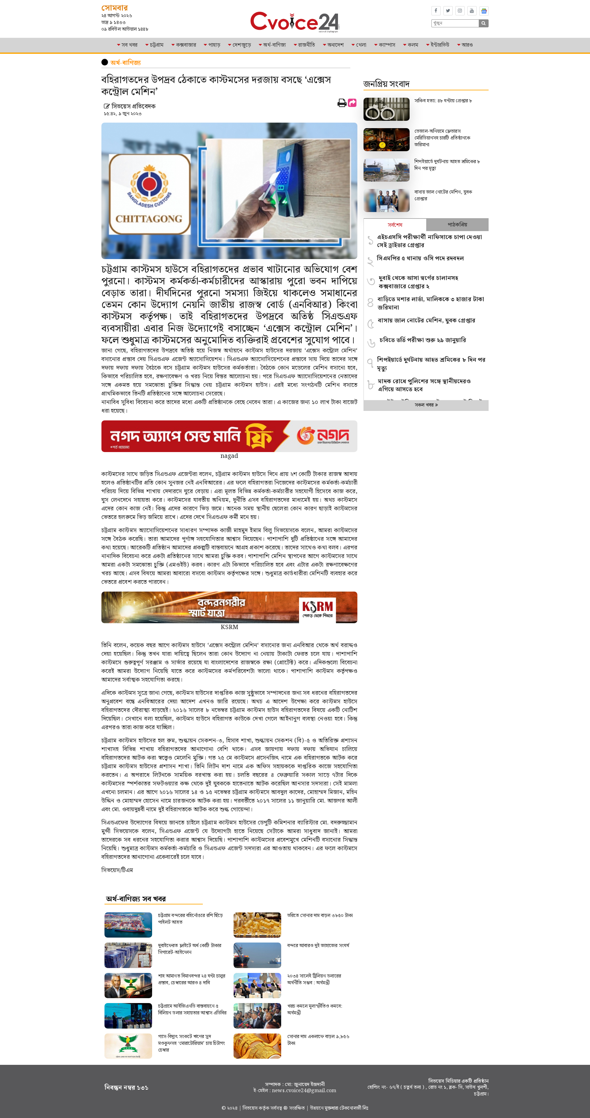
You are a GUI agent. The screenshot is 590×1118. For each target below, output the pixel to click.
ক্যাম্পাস (387, 45)
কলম (413, 45)
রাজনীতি (306, 45)
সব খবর (130, 45)
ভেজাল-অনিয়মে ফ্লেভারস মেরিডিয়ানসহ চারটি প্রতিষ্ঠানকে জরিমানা (442, 138)
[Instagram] (460, 10)
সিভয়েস (251, 1108)
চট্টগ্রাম (156, 45)
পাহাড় (214, 45)
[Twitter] (448, 10)
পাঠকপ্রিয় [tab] (457, 224)
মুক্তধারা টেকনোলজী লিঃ (346, 1108)
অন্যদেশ (336, 45)
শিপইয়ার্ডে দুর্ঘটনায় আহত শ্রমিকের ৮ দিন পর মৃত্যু (447, 165)
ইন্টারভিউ (440, 45)
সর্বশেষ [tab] (395, 225)
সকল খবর (425, 405)
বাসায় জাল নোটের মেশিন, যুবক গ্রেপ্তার (443, 195)
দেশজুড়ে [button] (242, 45)
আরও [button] (467, 45)
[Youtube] (472, 10)
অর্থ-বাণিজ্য (274, 45)
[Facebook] (436, 10)
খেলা (361, 45)
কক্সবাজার (186, 45)
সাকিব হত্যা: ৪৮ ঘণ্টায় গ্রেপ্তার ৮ (444, 101)
